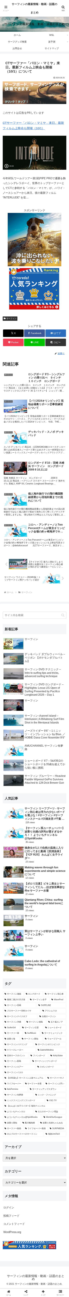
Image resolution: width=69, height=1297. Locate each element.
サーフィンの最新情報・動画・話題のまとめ (34, 8)
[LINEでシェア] (57, 1012)
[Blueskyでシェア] (42, 1003)
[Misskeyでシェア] (57, 1003)
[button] (55, 342)
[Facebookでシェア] (11, 1012)
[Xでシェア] (11, 1003)
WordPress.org (12, 1232)
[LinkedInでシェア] (34, 1021)
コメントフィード (14, 1223)
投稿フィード (11, 1215)
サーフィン (11, 318)
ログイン (8, 1207)
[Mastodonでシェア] (26, 1003)
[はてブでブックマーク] (26, 1012)
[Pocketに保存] (42, 1012)
